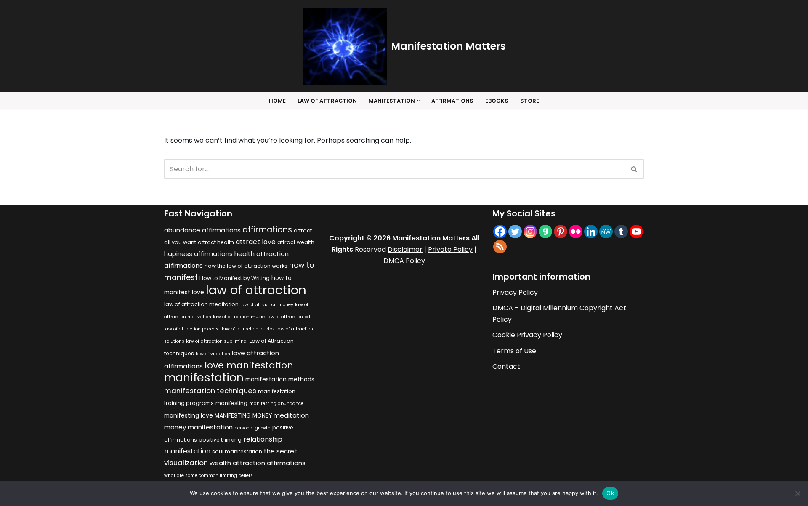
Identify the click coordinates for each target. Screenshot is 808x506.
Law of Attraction (327, 100)
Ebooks (496, 100)
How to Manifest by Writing (234, 278)
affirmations (267, 229)
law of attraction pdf (289, 317)
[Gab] (545, 231)
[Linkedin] (591, 231)
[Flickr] (575, 231)
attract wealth (295, 242)
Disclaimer (405, 249)
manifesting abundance (276, 403)
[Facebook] (500, 231)
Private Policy (450, 249)
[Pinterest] (560, 231)
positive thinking (220, 439)
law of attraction (256, 289)
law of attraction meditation (201, 304)
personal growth (252, 428)
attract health (216, 242)
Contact (506, 366)
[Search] (634, 169)
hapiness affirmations (198, 253)
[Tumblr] (621, 231)
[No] (797, 493)
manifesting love (188, 416)
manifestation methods (279, 379)
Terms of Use (514, 351)
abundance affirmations (202, 230)
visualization (186, 463)
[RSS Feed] (500, 246)
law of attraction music (239, 317)
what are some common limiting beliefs (208, 475)
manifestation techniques (210, 391)
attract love (256, 242)
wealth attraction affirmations (258, 462)
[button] (418, 100)
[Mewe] (606, 231)
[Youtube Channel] (636, 231)
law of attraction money (266, 304)
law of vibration (213, 354)
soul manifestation (237, 451)
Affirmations (452, 100)
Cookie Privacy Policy (527, 335)
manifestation (204, 377)
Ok (610, 493)
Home (277, 100)
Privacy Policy (515, 292)
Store (529, 100)
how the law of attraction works (246, 265)
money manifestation (198, 427)
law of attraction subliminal (217, 341)
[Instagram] (530, 231)
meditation (291, 415)
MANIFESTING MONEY (243, 416)
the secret (280, 451)
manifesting (231, 403)
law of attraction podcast (192, 329)
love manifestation (249, 365)
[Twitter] (515, 231)
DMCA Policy (404, 261)
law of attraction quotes (248, 329)
